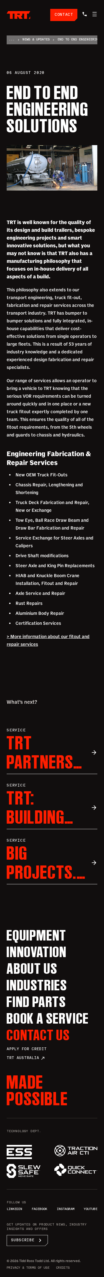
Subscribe (27, 1240)
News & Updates (36, 39)
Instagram (65, 1209)
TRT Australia (26, 1058)
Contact (64, 15)
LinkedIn (14, 1209)
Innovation (37, 951)
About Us (32, 968)
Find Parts (36, 1001)
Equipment (37, 935)
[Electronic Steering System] (28, 1152)
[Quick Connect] (76, 1170)
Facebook (39, 1209)
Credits (63, 1268)
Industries (37, 985)
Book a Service (48, 1018)
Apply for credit (27, 1049)
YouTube (90, 1209)
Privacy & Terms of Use (28, 1268)
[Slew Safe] (28, 1171)
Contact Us (38, 1035)
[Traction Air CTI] (76, 1150)
